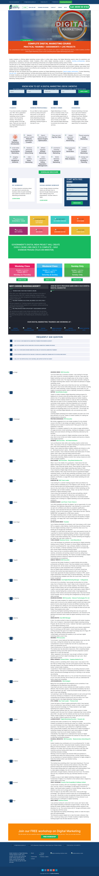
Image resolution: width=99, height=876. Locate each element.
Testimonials (34, 856)
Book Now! (77, 203)
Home (24, 7)
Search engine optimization (70, 71)
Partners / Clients (44, 856)
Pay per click (12, 73)
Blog (65, 7)
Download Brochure (49, 172)
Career (60, 7)
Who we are (32, 7)
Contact (53, 7)
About (32, 853)
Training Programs (43, 7)
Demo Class (22, 280)
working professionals (78, 61)
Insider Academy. (54, 873)
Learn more (16, 198)
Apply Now (83, 91)
